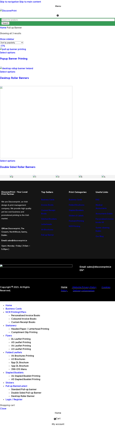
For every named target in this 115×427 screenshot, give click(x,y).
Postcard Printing (76, 221)
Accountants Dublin (104, 213)
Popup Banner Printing (13, 58)
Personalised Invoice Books (25, 315)
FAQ (97, 199)
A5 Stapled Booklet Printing (25, 379)
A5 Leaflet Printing (21, 342)
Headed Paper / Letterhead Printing (30, 328)
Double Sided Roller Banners (17, 167)
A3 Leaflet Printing (21, 349)
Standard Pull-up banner (24, 389)
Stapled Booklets (76, 210)
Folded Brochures (76, 205)
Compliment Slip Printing (24, 332)
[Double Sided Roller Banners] (36, 157)
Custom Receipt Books (23, 322)
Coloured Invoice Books (23, 318)
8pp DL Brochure (20, 362)
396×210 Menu (19, 369)
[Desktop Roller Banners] (16, 68)
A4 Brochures (47, 229)
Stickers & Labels (76, 215)
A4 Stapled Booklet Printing (25, 375)
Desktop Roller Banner (23, 396)
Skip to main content (30, 1)
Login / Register (14, 399)
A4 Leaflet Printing (21, 345)
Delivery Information (84, 290)
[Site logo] (8, 10)
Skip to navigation (9, 1)
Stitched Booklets (49, 219)
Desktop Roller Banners (14, 78)
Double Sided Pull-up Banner (26, 392)
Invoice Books (47, 205)
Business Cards (47, 199)
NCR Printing (75, 226)
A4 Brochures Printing (22, 355)
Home (3, 27)
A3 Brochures (18, 359)
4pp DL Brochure (20, 365)
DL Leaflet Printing (21, 339)
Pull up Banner (47, 235)
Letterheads (46, 224)
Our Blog (100, 236)
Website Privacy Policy (84, 287)
